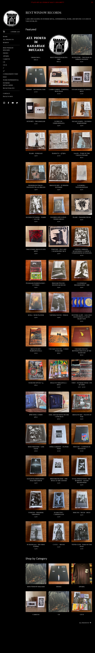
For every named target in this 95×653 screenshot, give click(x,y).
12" (4, 71)
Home (5, 36)
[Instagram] (4, 103)
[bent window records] (11, 18)
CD (4, 62)
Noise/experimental (11, 80)
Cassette (6, 59)
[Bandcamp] (17, 103)
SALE (5, 77)
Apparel (6, 56)
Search (6, 42)
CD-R (5, 65)
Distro (5, 53)
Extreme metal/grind (8, 84)
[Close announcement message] (92, 2)
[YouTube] (13, 103)
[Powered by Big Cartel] (59, 646)
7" (3, 68)
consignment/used (10, 74)
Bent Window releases (8, 49)
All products (8, 39)
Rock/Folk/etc (9, 88)
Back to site (8, 96)
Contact (6, 93)
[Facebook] (8, 103)
